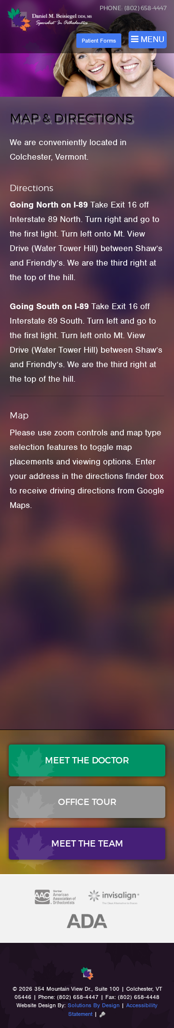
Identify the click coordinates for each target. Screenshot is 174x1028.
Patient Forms (99, 41)
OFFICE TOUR (87, 802)
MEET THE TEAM (87, 843)
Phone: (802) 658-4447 (133, 8)
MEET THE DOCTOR (87, 760)
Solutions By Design (93, 1005)
